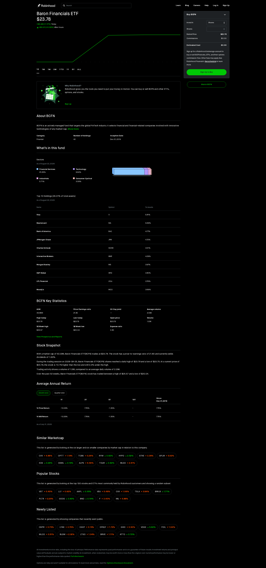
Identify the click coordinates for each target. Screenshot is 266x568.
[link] (178, 5)
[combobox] (98, 5)
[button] (38, 70)
